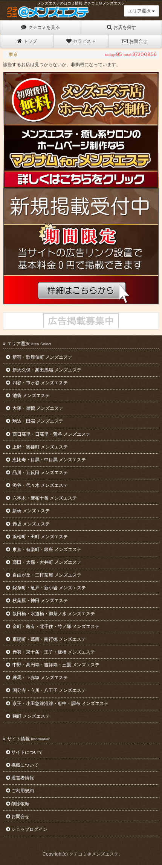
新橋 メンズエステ (30, 510)
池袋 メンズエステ (30, 395)
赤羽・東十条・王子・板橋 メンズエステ (53, 652)
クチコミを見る (44, 27)
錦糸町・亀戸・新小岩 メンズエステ (48, 587)
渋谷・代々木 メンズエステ (39, 485)
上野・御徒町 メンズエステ (39, 447)
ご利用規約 (22, 790)
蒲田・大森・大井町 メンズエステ (46, 562)
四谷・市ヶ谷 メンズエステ (39, 382)
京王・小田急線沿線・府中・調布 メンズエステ (60, 703)
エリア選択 (140, 11)
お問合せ (138, 41)
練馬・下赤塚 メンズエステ (39, 677)
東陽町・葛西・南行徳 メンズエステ (48, 639)
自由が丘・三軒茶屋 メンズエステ (46, 575)
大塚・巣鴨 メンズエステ (37, 408)
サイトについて (27, 752)
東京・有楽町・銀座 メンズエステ (46, 549)
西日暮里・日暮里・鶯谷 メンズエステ (50, 434)
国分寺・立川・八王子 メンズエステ (48, 690)
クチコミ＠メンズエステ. (94, 854)
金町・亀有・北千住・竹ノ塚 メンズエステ (55, 626)
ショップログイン (29, 829)
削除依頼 (20, 803)
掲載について (24, 765)
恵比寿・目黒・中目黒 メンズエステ (48, 459)
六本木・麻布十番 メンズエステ (44, 498)
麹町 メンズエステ (30, 716)
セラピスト (84, 41)
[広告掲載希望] (81, 320)
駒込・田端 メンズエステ (37, 421)
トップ (30, 41)
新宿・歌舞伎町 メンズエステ (41, 357)
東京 (13, 54)
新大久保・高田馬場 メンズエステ (46, 370)
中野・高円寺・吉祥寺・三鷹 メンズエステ (55, 664)
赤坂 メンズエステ (30, 524)
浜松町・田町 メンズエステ (39, 536)
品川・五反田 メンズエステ (39, 472)
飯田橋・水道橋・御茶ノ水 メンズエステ (53, 613)
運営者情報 (22, 777)
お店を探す (124, 27)
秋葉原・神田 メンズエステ (39, 600)
